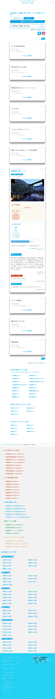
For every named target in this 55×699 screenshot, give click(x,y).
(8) (31, 407)
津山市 (17, 324)
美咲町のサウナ (14, 431)
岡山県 (13, 49)
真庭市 (17, 49)
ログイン (52, 2)
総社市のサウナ (30, 428)
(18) (15, 407)
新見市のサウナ (14, 425)
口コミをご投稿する (27, 55)
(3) (15, 414)
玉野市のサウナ (30, 425)
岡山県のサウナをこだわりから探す (27, 21)
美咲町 (17, 70)
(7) (15, 411)
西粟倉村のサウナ (30, 431)
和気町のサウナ (14, 428)
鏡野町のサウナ (14, 434)
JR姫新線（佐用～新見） (18, 444)
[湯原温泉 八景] (27, 200)
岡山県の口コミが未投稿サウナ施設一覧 (38, 29)
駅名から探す (29, 18)
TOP (2, 444)
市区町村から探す (17, 18)
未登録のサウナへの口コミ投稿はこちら (36, 362)
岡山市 (17, 174)
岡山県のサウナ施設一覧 (8, 444)
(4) (31, 411)
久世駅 (21, 174)
